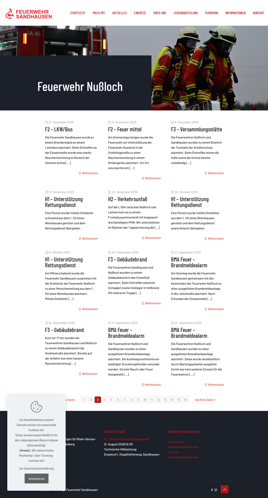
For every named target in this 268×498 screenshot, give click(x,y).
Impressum (175, 442)
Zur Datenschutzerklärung (36, 468)
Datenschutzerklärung (183, 447)
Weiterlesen (90, 173)
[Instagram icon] (215, 489)
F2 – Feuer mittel (124, 129)
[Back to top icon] (224, 489)
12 (158, 399)
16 (185, 399)
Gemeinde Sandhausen (183, 457)
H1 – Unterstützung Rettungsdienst (64, 201)
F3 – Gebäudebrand (127, 259)
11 (152, 399)
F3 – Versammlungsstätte (196, 129)
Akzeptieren (36, 478)
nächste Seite (204, 399)
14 (172, 399)
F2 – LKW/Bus (59, 129)
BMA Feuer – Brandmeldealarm (189, 262)
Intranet (173, 452)
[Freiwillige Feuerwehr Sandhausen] (29, 13)
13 (165, 399)
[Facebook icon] (212, 489)
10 (145, 399)
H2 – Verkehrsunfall (127, 198)
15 (178, 399)
